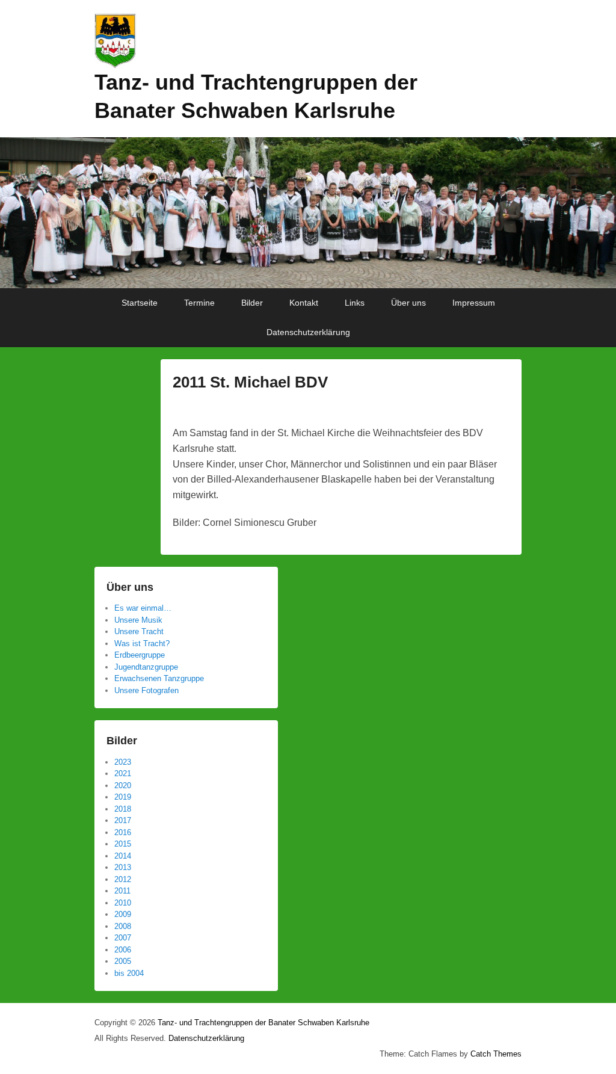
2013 (122, 867)
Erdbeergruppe (139, 654)
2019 (122, 796)
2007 (122, 937)
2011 (122, 890)
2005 (122, 961)
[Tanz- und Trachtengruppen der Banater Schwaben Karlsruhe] (308, 212)
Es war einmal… (142, 608)
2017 (122, 820)
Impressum (473, 302)
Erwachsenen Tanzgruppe (159, 678)
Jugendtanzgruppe (146, 666)
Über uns (408, 302)
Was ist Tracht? (142, 643)
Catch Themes (496, 1053)
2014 (122, 855)
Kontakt (303, 302)
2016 (122, 832)
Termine (199, 302)
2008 (122, 926)
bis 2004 (129, 973)
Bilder (252, 302)
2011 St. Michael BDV (250, 382)
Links (355, 302)
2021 (122, 773)
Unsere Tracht (139, 631)
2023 (122, 762)
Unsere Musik (138, 620)
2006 (122, 949)
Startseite (140, 302)
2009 (122, 914)
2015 (122, 843)
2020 (122, 785)
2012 (122, 879)
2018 (122, 808)
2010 (122, 902)
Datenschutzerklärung (308, 332)
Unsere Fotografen (146, 690)
